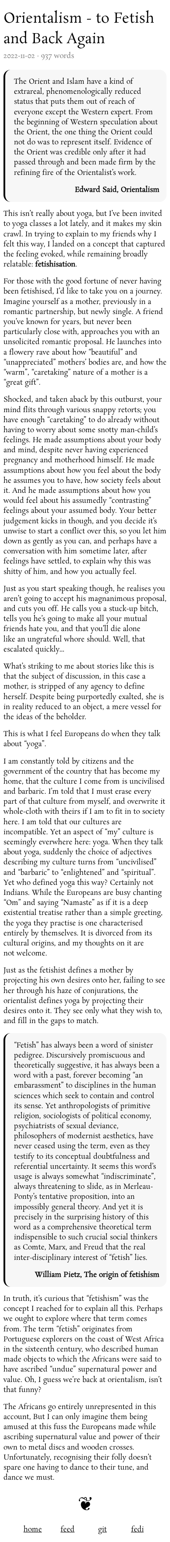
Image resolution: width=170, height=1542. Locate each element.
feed (68, 1530)
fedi (137, 1530)
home (33, 1530)
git (102, 1530)
